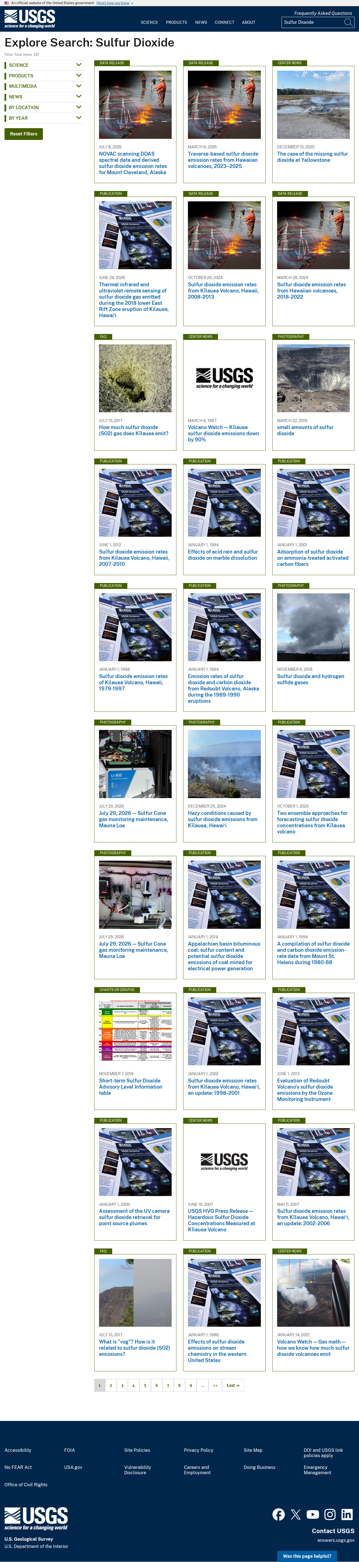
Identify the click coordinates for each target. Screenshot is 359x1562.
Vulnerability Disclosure (137, 1470)
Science (149, 22)
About (248, 22)
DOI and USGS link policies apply (323, 1453)
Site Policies (137, 1450)
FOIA (69, 1450)
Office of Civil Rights (25, 1484)
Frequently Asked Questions (323, 13)
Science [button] (19, 65)
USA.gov (73, 1467)
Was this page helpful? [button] (307, 1556)
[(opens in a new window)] (278, 1513)
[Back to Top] (339, 1542)
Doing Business (259, 1467)
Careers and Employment (197, 1470)
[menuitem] (149, 19)
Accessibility (17, 1450)
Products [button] (21, 76)
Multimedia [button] (23, 86)
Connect (224, 22)
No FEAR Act (18, 1467)
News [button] (15, 97)
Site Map (253, 1450)
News (201, 22)
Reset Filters (23, 134)
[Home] (29, 27)
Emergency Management (317, 1470)
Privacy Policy (198, 1450)
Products (176, 22)
